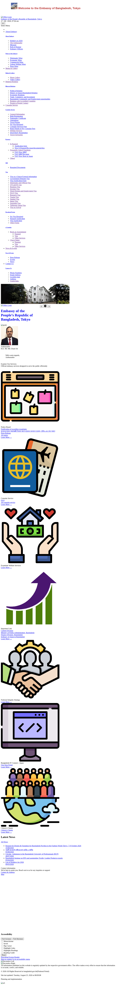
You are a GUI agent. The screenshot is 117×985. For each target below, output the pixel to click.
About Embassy (11, 32)
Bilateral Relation (11, 82)
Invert (6, 944)
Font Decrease (18, 939)
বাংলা (3, 23)
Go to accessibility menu (21, 959)
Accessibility (6, 934)
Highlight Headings (11, 950)
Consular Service (11, 105)
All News (4, 842)
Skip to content (6, 959)
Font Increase (6, 939)
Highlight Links (9, 948)
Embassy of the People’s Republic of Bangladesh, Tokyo (17, 315)
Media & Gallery (11, 68)
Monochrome (8, 941)
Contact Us (9, 264)
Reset (4, 955)
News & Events (11, 248)
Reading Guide (9, 953)
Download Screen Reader (10, 957)
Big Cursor (8, 946)
